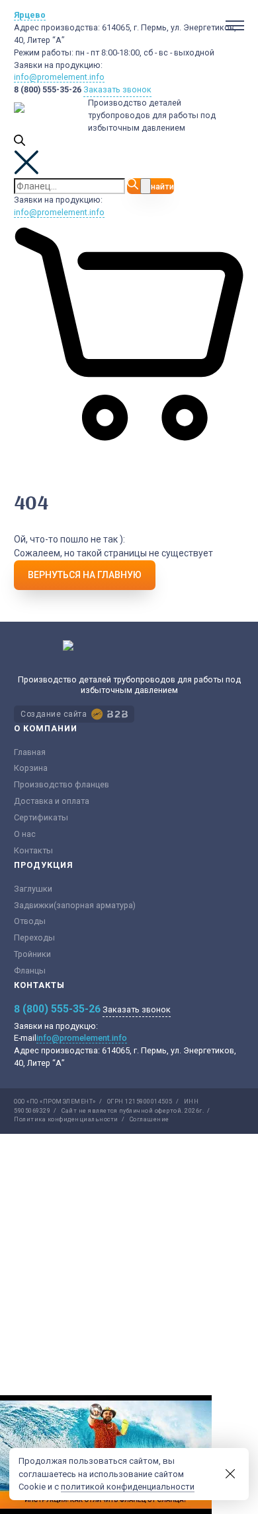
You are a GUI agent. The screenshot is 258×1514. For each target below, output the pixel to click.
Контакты (33, 850)
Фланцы (30, 970)
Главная (30, 752)
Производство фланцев (61, 784)
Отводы (30, 921)
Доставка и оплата (51, 801)
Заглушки (33, 889)
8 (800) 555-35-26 (47, 89)
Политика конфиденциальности (66, 1119)
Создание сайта (54, 714)
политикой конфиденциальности (127, 1487)
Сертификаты (41, 817)
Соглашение (149, 1119)
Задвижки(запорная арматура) (75, 905)
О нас (25, 834)
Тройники (32, 954)
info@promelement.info (59, 77)
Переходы (34, 937)
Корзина (31, 768)
